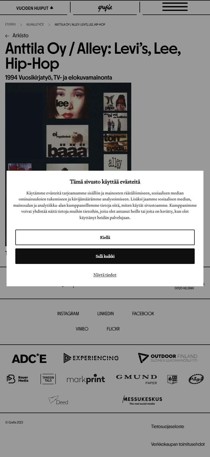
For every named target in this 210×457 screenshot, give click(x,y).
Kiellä (105, 237)
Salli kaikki (105, 256)
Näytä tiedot (105, 275)
